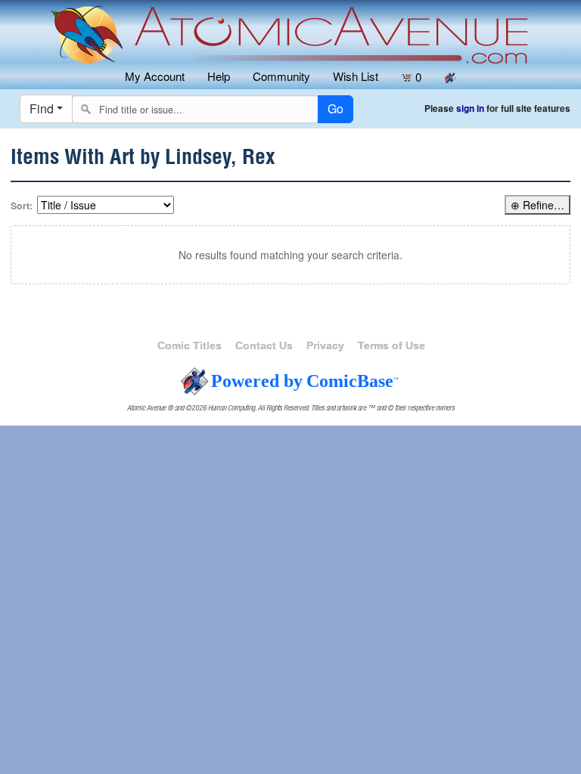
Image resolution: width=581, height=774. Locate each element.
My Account (155, 76)
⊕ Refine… (537, 204)
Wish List (355, 76)
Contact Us (264, 345)
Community (281, 76)
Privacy (325, 345)
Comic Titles (189, 345)
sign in (470, 108)
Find (42, 108)
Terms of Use (391, 345)
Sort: (22, 205)
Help (218, 76)
